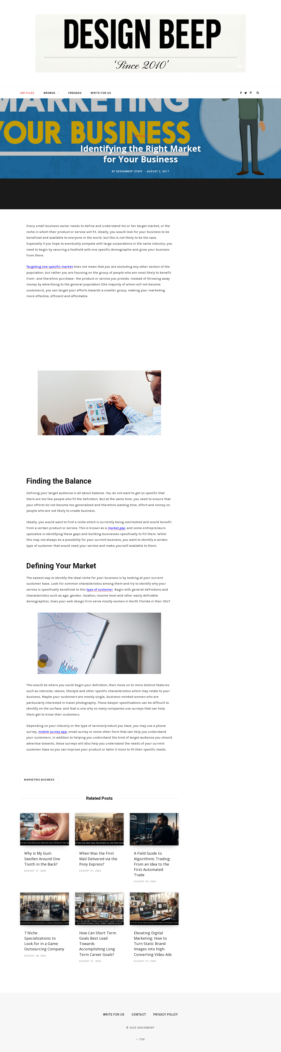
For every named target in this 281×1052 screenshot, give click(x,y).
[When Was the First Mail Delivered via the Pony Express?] (99, 829)
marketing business (39, 779)
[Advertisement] (99, 333)
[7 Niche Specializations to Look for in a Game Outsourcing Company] (44, 909)
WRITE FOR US (101, 92)
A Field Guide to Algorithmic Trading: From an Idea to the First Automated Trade (152, 864)
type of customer (99, 589)
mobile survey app (52, 732)
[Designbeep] (140, 43)
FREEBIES (75, 92)
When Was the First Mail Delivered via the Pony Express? (98, 858)
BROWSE (50, 92)
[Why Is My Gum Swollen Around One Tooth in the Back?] (44, 829)
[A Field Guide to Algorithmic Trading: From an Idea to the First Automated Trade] (154, 829)
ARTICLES (27, 92)
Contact (139, 1014)
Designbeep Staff (129, 171)
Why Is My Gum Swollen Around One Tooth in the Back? (42, 858)
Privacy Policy (165, 1014)
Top (141, 1039)
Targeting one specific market (49, 267)
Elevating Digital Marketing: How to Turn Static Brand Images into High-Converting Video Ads (153, 943)
